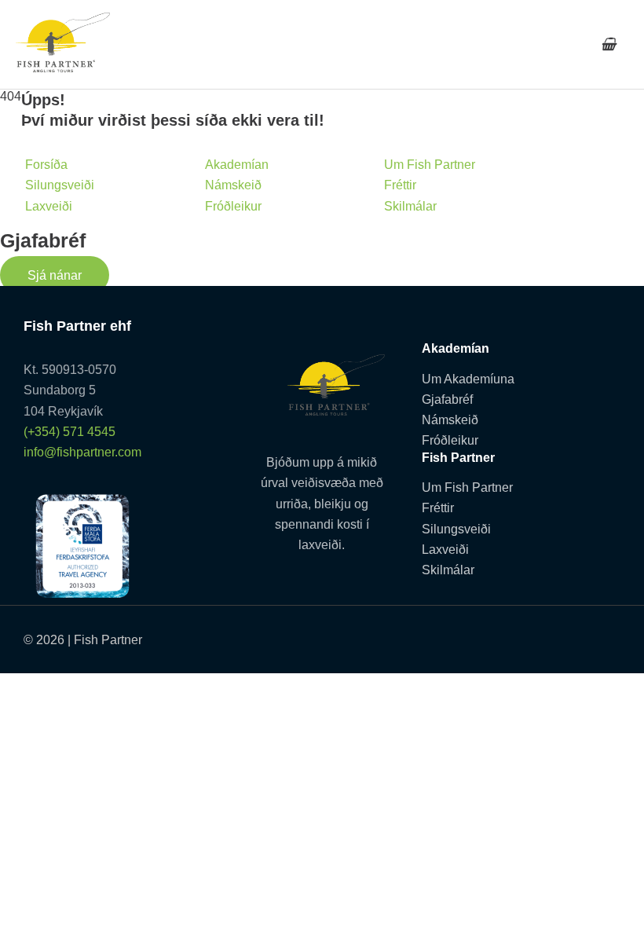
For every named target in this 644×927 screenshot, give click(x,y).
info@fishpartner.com (82, 452)
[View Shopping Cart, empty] (608, 44)
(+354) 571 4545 (69, 431)
